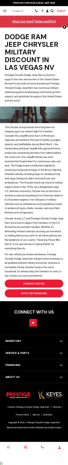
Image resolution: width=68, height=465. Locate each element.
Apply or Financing (34, 293)
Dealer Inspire (54, 427)
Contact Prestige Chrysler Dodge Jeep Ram (28, 407)
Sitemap (57, 407)
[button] (64, 27)
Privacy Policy (22, 414)
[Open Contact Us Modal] (42, 447)
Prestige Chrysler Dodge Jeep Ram (43, 422)
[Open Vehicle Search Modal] (52, 10)
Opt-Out (36, 414)
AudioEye (47, 414)
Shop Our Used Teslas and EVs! (34, 21)
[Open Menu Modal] (5, 10)
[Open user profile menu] (47, 10)
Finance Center (34, 283)
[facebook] (33, 323)
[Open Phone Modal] (36, 10)
